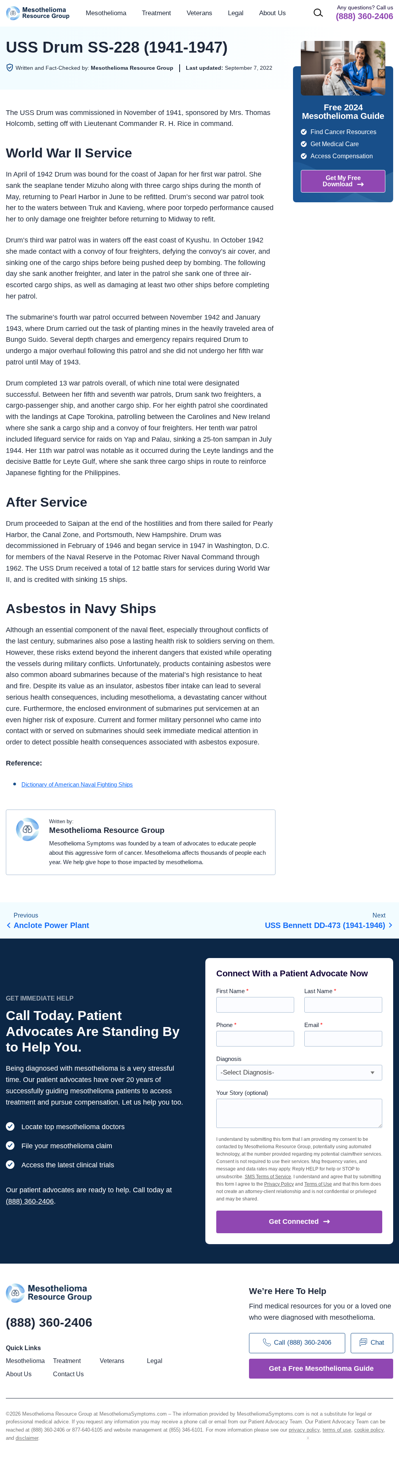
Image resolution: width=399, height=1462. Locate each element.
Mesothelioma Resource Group (38, 13)
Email (313, 1025)
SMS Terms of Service (268, 1176)
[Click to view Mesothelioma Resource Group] (27, 831)
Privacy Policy (279, 1184)
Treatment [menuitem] (156, 13)
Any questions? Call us (364, 13)
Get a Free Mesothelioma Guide (321, 1368)
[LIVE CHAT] (350, 1446)
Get (294, 1221)
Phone (226, 1025)
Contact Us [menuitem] (68, 1374)
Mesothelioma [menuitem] (106, 13)
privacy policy (304, 1430)
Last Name (320, 991)
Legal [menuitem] (236, 13)
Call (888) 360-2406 (302, 1342)
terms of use (337, 1430)
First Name (232, 991)
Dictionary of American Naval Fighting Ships (77, 784)
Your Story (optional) (242, 1092)
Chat (377, 1342)
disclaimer (27, 1438)
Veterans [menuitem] (199, 13)
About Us (272, 13)
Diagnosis (229, 1058)
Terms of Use (318, 1184)
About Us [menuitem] (19, 1374)
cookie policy (368, 1430)
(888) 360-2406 (30, 1201)
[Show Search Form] (318, 12)
